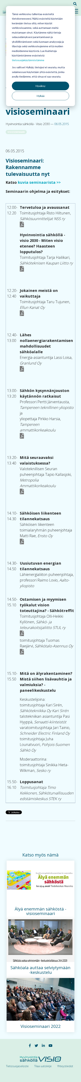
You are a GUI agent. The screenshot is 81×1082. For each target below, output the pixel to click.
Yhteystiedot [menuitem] (65, 1066)
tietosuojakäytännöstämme (28, 60)
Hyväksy (40, 85)
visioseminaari (16, 132)
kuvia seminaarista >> (39, 182)
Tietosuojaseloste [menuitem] (17, 1066)
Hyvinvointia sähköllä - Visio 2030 (28, 124)
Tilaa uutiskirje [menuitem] (43, 1066)
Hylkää (40, 95)
